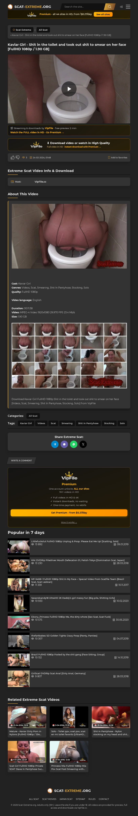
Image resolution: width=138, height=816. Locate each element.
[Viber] (64, 444)
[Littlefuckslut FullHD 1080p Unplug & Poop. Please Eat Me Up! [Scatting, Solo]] (19, 546)
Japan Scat (66, 799)
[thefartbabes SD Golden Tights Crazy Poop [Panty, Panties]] (19, 641)
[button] (121, 6)
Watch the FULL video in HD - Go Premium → (37, 132)
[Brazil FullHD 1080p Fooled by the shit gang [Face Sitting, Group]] (19, 659)
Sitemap (80, 799)
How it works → (69, 522)
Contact (104, 799)
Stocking (109, 423)
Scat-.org (32, 7)
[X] (83, 444)
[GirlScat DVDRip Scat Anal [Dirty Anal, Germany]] (19, 678)
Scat (53, 423)
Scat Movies (49, 799)
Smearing (67, 423)
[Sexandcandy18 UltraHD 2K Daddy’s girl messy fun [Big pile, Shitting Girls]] (19, 603)
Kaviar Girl (26, 423)
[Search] (110, 6)
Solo (122, 423)
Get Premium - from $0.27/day (69, 512)
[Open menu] (128, 6)
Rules (92, 799)
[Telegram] (55, 444)
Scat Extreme (23, 29)
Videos (41, 423)
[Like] (12, 157)
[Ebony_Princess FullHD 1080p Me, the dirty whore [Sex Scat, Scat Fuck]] (19, 622)
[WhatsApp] (73, 444)
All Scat (43, 29)
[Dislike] (18, 157)
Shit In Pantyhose (88, 423)
